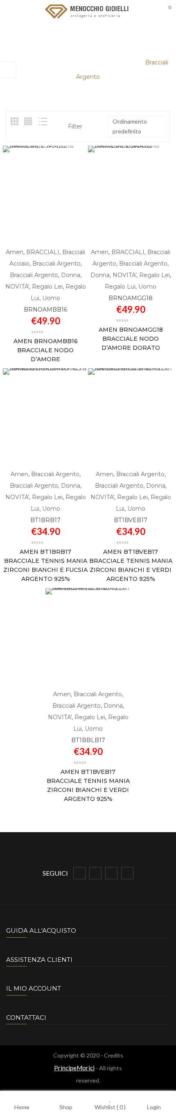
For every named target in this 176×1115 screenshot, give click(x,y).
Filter (75, 126)
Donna (70, 275)
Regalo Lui (120, 286)
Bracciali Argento (56, 263)
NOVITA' (17, 286)
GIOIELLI (49, 62)
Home (17, 62)
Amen (14, 252)
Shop (65, 1107)
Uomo (126, 62)
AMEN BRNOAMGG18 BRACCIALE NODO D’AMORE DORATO (131, 338)
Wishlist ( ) (110, 1107)
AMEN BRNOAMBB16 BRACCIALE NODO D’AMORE (46, 350)
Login (154, 1107)
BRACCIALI (90, 62)
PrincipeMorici (74, 1067)
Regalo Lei (47, 286)
